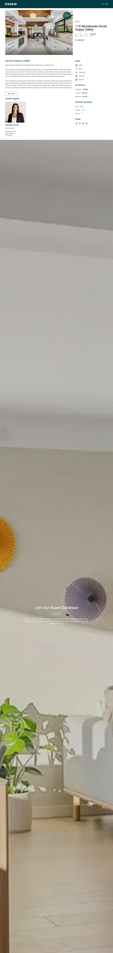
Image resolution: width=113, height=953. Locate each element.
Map (80, 69)
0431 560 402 (10, 131)
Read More (11, 94)
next (66, 32)
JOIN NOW (56, 614)
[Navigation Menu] (106, 4)
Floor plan (82, 76)
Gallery (81, 65)
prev (8, 32)
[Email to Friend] (87, 123)
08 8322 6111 (10, 133)
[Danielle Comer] (15, 112)
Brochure (81, 79)
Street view (82, 72)
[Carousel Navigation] (39, 32)
